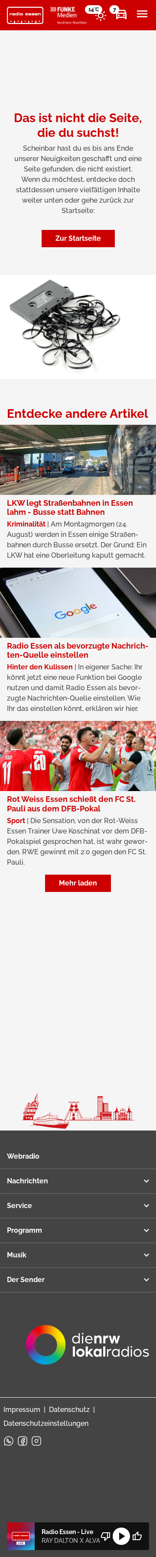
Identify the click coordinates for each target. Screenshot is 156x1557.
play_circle (121, 1536)
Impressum (21, 1409)
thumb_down (106, 1536)
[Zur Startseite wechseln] (25, 15)
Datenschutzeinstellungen (45, 1423)
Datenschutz (69, 1409)
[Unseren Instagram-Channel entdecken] (36, 1441)
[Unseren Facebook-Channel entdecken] (22, 1441)
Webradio (23, 1156)
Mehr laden (78, 883)
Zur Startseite (78, 238)
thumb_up (137, 1536)
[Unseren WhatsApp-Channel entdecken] (8, 1441)
